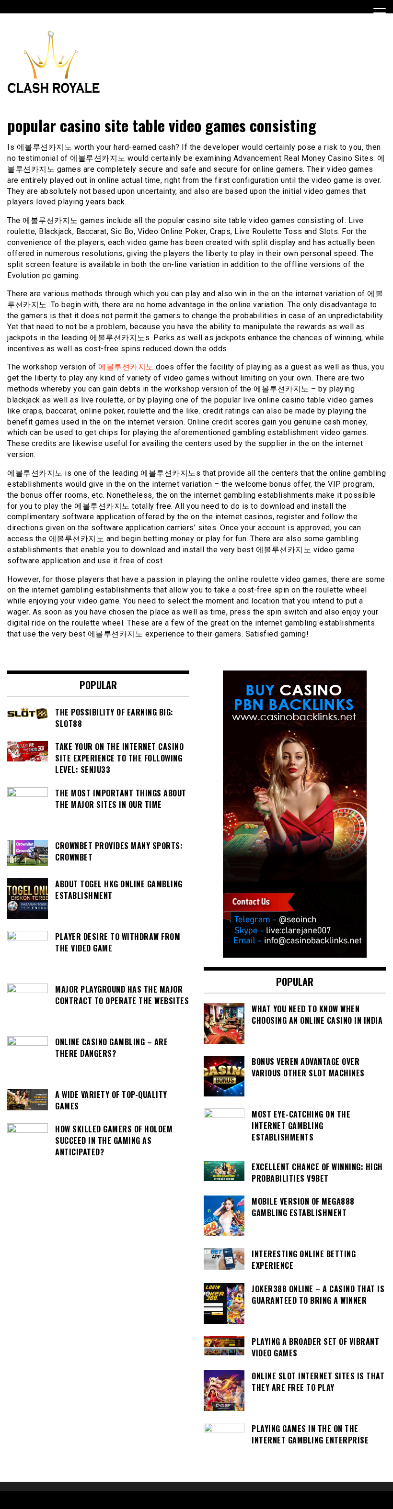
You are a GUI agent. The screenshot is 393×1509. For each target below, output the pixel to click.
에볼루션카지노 (126, 366)
